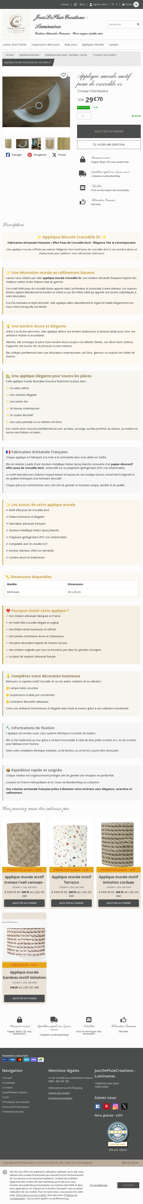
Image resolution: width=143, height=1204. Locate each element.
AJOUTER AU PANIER (108, 131)
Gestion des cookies (59, 1093)
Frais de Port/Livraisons (16, 1106)
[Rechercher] (138, 24)
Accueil (9, 54)
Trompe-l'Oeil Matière (92, 91)
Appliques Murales (29, 54)
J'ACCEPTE (128, 1185)
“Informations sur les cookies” (31, 1195)
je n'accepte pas (98, 1185)
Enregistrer (40, 154)
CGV (6, 1097)
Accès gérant (132, 1162)
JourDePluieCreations (15, 1092)
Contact (65, 4)
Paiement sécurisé (13, 1111)
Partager (16, 154)
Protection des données (17, 1102)
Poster (62, 154)
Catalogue (9, 1082)
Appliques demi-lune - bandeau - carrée (66, 54)
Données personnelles (60, 1098)
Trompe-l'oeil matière (104, 54)
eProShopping (84, 1162)
